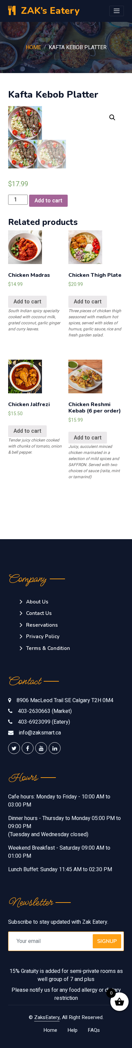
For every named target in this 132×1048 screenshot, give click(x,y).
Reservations (42, 625)
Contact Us (39, 613)
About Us (37, 601)
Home (33, 47)
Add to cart (48, 201)
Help (72, 1030)
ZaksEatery (47, 1017)
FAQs (94, 1030)
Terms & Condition (48, 648)
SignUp (107, 941)
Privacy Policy (43, 636)
